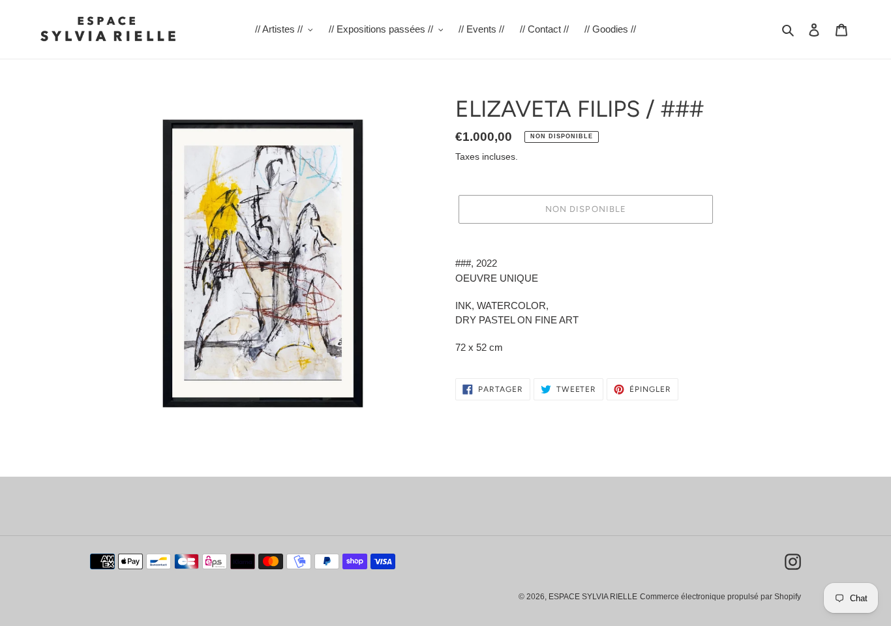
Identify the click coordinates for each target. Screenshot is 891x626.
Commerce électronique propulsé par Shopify (720, 596)
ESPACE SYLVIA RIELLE (593, 596)
